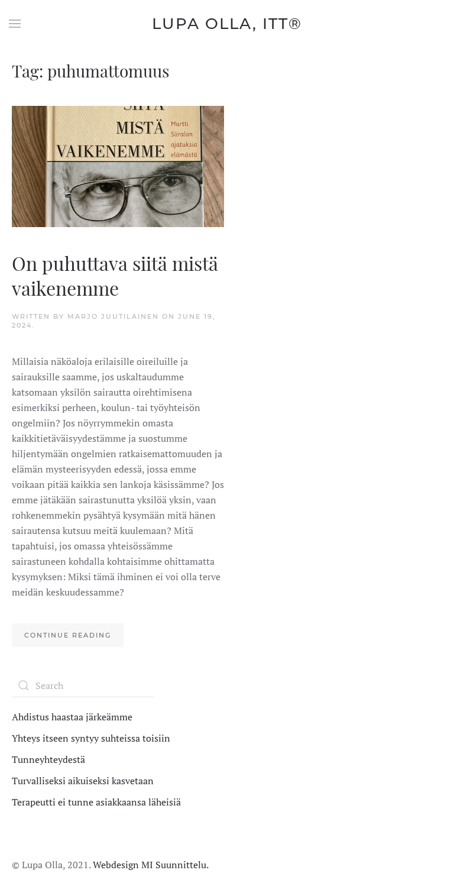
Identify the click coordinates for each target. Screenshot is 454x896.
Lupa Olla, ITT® (227, 23)
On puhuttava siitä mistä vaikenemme (115, 275)
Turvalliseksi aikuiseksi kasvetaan (83, 780)
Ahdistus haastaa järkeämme (72, 716)
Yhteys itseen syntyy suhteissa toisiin (91, 738)
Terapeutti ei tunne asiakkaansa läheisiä (96, 801)
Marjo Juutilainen (113, 316)
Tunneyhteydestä (48, 759)
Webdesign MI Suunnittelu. (151, 864)
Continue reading (67, 635)
